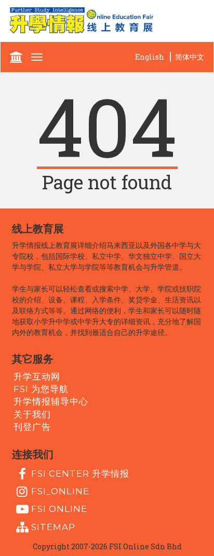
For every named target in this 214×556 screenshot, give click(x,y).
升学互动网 (37, 376)
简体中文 (189, 57)
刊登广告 (32, 427)
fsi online (59, 509)
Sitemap (53, 526)
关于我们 (32, 414)
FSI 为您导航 (41, 389)
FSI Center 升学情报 (80, 473)
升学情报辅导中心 (51, 401)
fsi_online (60, 491)
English (149, 57)
